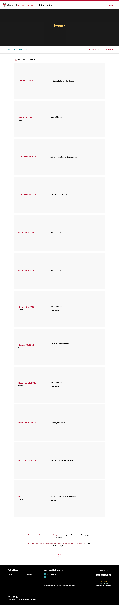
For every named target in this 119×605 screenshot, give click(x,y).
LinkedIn (109, 575)
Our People (30, 574)
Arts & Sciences (51, 574)
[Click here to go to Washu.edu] (13, 597)
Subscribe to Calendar (26, 59)
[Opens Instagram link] (59, 555)
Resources (11, 574)
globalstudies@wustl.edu (103, 585)
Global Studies (45, 5)
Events (10, 577)
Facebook (100, 575)
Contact (29, 577)
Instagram (97, 575)
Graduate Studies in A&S (54, 577)
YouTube (106, 575)
